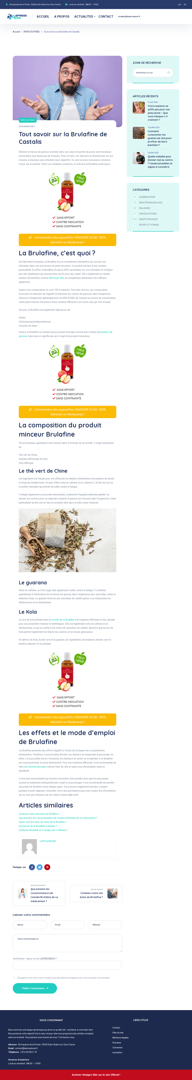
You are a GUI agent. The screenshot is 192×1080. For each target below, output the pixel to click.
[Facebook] (32, 867)
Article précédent (38, 885)
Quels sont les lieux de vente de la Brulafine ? (43, 822)
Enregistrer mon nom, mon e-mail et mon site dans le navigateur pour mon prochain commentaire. (64, 978)
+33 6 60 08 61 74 (28, 1052)
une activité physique (35, 766)
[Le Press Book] (17, 17)
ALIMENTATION (144, 197)
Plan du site (117, 1032)
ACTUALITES (83, 16)
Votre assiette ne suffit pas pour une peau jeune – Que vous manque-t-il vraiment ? (159, 112)
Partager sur (19, 867)
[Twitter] (40, 867)
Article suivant (97, 889)
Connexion (117, 1047)
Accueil (16, 32)
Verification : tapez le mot (35, 958)
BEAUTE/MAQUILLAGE (147, 202)
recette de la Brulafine (63, 619)
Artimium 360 (57, 278)
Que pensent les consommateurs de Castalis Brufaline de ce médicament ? (58, 818)
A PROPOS (61, 16)
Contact (116, 1027)
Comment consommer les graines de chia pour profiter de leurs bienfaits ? (160, 138)
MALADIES (141, 208)
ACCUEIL (43, 16)
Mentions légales (120, 1037)
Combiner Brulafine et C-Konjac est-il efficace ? (43, 830)
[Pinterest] (47, 867)
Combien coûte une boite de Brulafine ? (39, 813)
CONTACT (106, 16)
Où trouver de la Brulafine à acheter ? (38, 826)
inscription (117, 1052)
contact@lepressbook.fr (129, 16)
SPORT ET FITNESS (146, 224)
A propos (116, 1042)
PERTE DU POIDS (32, 32)
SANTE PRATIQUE (145, 219)
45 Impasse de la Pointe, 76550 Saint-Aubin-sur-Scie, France (35, 4)
